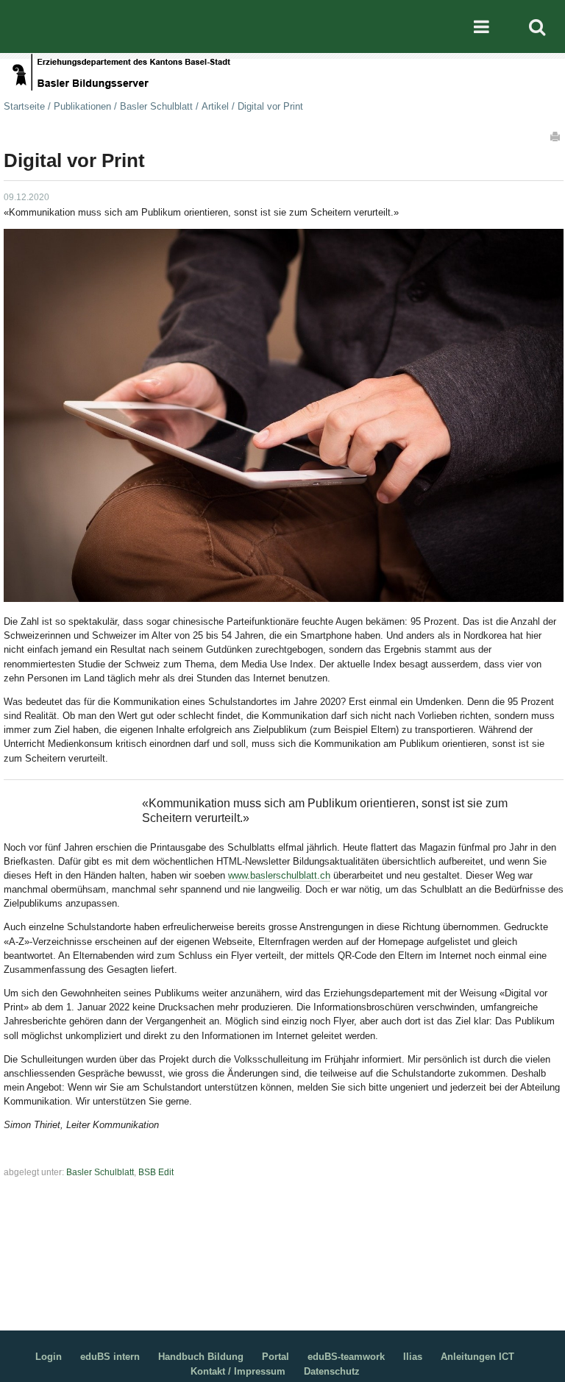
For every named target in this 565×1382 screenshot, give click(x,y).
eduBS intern (110, 1356)
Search (537, 26)
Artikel (215, 106)
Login (48, 1356)
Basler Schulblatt (156, 106)
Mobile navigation (481, 26)
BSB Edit (156, 1172)
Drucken (556, 136)
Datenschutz (332, 1371)
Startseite (24, 106)
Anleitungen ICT (477, 1356)
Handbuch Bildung (201, 1356)
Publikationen (82, 106)
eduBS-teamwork (346, 1356)
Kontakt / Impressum (238, 1371)
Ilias (412, 1356)
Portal (275, 1356)
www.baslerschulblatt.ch (279, 875)
